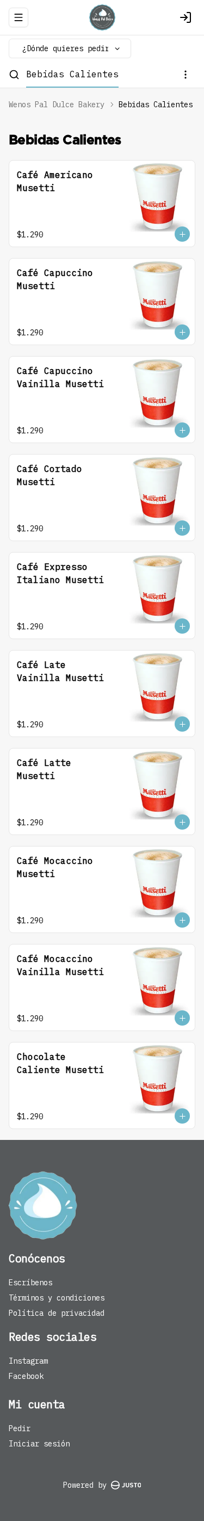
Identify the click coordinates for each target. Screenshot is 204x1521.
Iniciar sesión (39, 1444)
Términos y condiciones (56, 1298)
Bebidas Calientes (72, 74)
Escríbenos (30, 1282)
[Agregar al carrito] (182, 234)
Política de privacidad (56, 1313)
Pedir (19, 1428)
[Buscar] (14, 74)
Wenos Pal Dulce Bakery (56, 104)
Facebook (26, 1376)
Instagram (28, 1361)
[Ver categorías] (185, 74)
